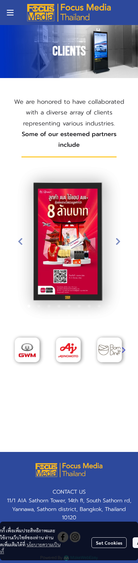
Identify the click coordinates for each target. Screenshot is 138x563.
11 (119, 306)
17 (79, 316)
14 (49, 316)
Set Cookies (109, 543)
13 (39, 316)
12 (28, 316)
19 (99, 316)
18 (89, 316)
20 (109, 316)
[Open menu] (10, 12)
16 (69, 316)
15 (59, 316)
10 (109, 306)
